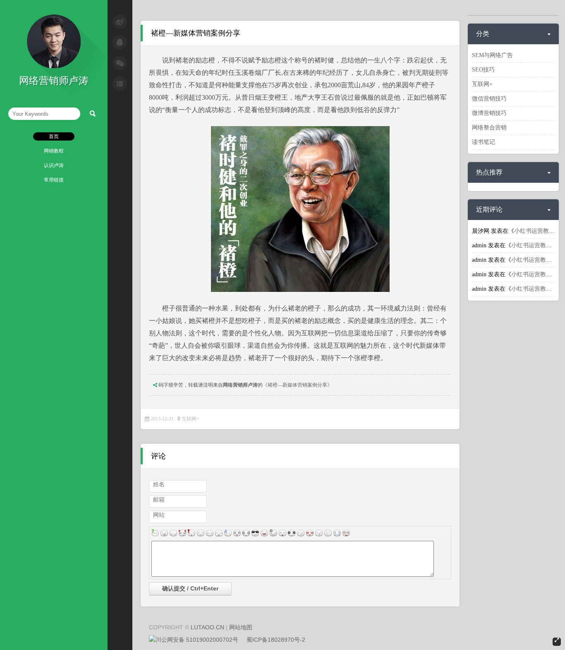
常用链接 (54, 180)
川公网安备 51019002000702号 (197, 639)
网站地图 (240, 627)
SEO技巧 (483, 70)
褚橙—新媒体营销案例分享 (195, 33)
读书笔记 (483, 142)
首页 (54, 136)
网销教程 (54, 151)
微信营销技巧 (489, 99)
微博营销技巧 (489, 113)
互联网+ (190, 419)
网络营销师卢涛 (240, 385)
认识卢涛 (54, 165)
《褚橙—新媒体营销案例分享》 (297, 385)
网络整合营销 (489, 127)
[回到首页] (54, 66)
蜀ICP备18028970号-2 (276, 639)
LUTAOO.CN (207, 627)
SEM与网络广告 (492, 55)
